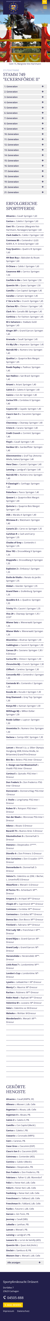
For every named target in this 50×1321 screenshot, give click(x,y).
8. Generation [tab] (11, 123)
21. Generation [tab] (11, 192)
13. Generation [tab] (11, 150)
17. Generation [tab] (11, 171)
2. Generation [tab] (11, 91)
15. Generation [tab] (11, 160)
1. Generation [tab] (11, 86)
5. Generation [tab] (11, 107)
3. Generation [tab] (11, 97)
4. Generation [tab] (11, 102)
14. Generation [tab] (11, 155)
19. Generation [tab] (11, 181)
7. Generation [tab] (11, 118)
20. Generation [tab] (11, 187)
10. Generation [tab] (11, 134)
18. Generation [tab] (11, 176)
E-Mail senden (13, 1305)
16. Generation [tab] (11, 165)
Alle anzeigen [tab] (13, 1262)
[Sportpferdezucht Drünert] (13, 7)
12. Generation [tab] (11, 144)
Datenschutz (23, 1311)
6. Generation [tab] (11, 113)
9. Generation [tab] (11, 128)
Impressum (8, 1311)
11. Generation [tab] (11, 139)
